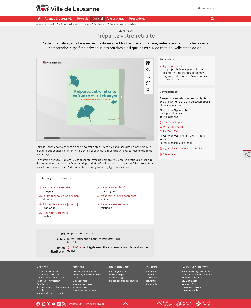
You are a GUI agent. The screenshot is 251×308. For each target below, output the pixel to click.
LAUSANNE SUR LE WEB (195, 267)
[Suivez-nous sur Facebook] (38, 303)
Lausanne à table (190, 290)
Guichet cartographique (85, 290)
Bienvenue (151, 271)
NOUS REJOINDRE (119, 267)
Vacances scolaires (82, 287)
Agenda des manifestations (50, 277)
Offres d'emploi (117, 274)
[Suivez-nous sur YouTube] (53, 303)
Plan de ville (42, 283)
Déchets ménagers (82, 283)
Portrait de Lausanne (47, 271)
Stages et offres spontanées (123, 280)
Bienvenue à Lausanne (84, 271)
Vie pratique (115, 19)
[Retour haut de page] (125, 303)
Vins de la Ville (189, 283)
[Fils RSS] (65, 303)
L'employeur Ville (117, 271)
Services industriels (192, 277)
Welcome (150, 274)
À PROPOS (42, 267)
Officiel (98, 19)
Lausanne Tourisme (192, 287)
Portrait (82, 19)
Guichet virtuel (80, 280)
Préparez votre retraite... (123, 24)
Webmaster (75, 303)
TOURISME (151, 267)
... (59, 24)
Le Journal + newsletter (48, 280)
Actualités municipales (47, 274)
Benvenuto (151, 280)
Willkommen (152, 277)
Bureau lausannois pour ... (77, 24)
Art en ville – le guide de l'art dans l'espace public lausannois (198, 273)
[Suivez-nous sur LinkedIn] (59, 303)
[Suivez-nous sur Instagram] (43, 303)
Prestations (137, 19)
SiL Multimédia (189, 280)
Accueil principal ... (46, 24)
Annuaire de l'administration (50, 293)
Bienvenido (151, 283)
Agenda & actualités (58, 19)
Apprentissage (116, 277)
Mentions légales (95, 303)
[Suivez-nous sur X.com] (48, 303)
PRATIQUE (78, 267)
